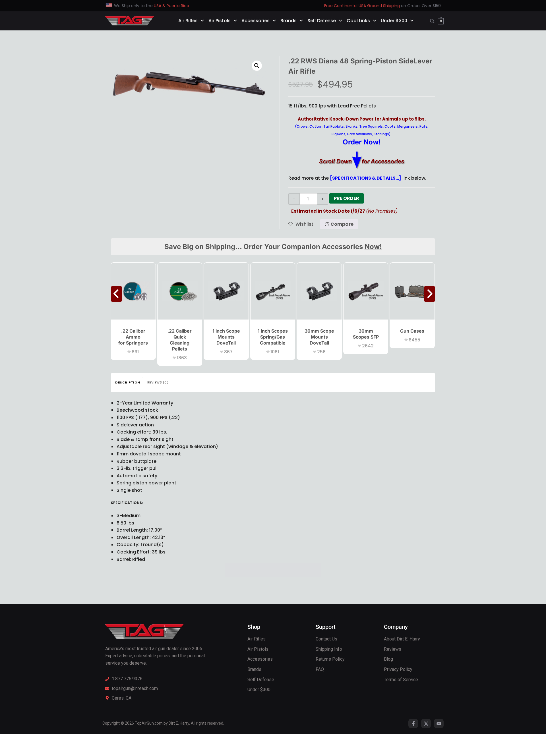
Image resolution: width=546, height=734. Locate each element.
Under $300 (394, 20)
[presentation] (116, 294)
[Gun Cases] (412, 291)
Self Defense (321, 20)
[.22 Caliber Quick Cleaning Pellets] (180, 291)
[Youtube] (439, 723)
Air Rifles (188, 20)
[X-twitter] (426, 723)
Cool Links (358, 20)
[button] (257, 66)
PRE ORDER (346, 198)
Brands (288, 20)
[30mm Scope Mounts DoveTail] (319, 291)
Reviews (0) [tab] (158, 382)
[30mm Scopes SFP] (366, 291)
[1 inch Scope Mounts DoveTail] (226, 291)
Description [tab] (127, 382)
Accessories (255, 20)
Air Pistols (219, 20)
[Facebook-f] (413, 723)
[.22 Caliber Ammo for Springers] (133, 291)
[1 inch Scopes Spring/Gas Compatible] (273, 291)
